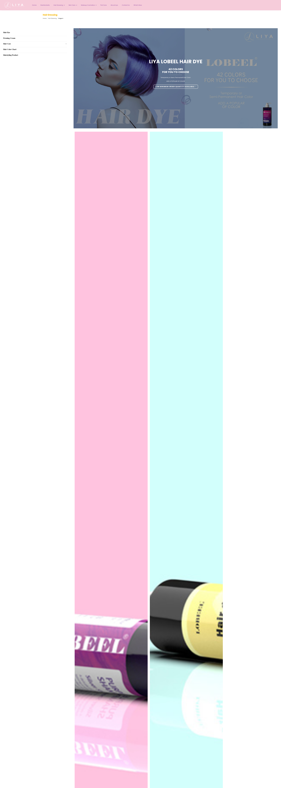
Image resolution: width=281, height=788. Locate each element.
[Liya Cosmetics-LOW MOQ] (15, 5)
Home (44, 18)
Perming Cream (9, 38)
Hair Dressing (52, 18)
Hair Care (7, 43)
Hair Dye (6, 32)
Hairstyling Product (10, 55)
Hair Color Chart (9, 49)
